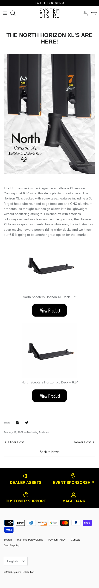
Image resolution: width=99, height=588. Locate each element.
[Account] (84, 13)
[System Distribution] (49, 13)
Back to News (49, 452)
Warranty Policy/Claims (30, 539)
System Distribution (23, 572)
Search (8, 539)
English (12, 561)
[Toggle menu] (5, 13)
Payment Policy (57, 539)
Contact (75, 539)
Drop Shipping (11, 545)
